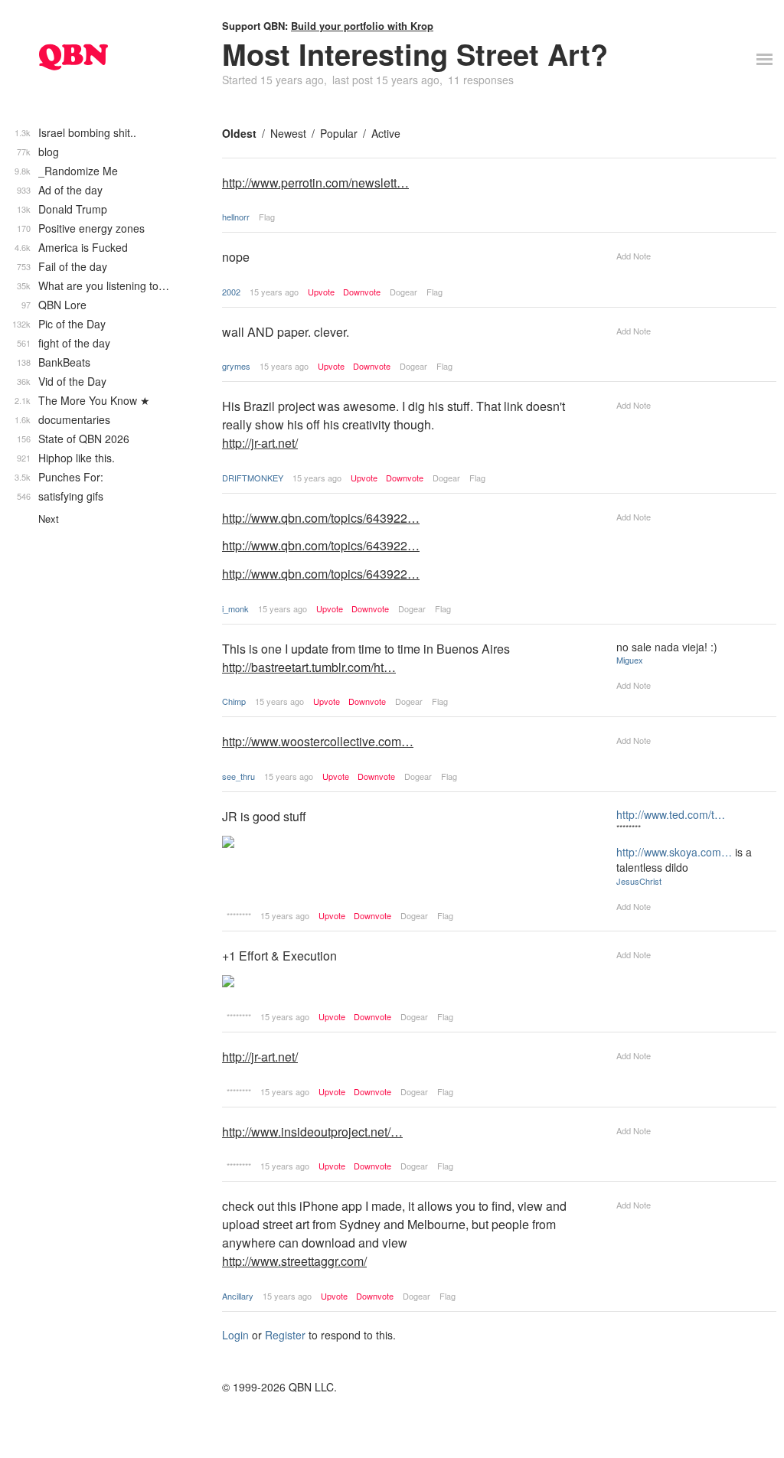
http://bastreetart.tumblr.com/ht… (309, 667)
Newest (288, 133)
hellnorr (236, 216)
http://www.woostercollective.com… (317, 741)
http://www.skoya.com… (674, 851)
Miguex (629, 660)
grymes (236, 366)
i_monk (235, 608)
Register (285, 1334)
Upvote (321, 292)
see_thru (238, 776)
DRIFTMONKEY (252, 477)
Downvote (362, 292)
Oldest (239, 133)
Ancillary (237, 1296)
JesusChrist (639, 881)
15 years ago (274, 291)
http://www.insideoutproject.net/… (312, 1131)
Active (385, 133)
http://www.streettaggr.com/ (294, 1261)
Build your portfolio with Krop (362, 25)
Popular (339, 133)
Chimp (234, 701)
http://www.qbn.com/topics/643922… (321, 518)
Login (235, 1334)
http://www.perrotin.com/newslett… (315, 182)
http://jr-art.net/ (260, 443)
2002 (231, 291)
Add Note (633, 256)
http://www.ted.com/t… (670, 814)
